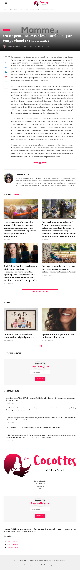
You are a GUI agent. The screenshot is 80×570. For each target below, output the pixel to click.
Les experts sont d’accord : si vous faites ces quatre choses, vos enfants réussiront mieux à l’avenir (59, 269)
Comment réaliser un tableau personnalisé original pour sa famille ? (18, 336)
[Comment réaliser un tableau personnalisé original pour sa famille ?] (21, 319)
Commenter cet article (40, 291)
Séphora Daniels (15, 46)
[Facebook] (6, 62)
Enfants (11, 9)
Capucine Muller (13, 544)
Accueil (6, 9)
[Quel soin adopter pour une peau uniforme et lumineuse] (59, 319)
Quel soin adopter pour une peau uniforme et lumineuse (58, 335)
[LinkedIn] (6, 72)
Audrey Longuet (13, 541)
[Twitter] (6, 67)
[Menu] (6, 3)
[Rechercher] (74, 3)
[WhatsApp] (6, 81)
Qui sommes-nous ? (36, 565)
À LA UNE (7, 302)
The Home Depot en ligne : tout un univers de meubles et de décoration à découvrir (34, 427)
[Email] (6, 86)
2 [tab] (41, 346)
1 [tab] (39, 346)
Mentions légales (49, 565)
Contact (58, 565)
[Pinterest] (6, 76)
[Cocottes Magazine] (41, 3)
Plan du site (24, 565)
